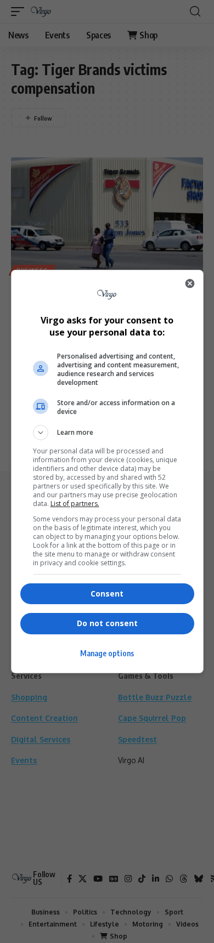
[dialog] (107, 471)
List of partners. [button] (74, 503)
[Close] (190, 283)
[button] (107, 432)
